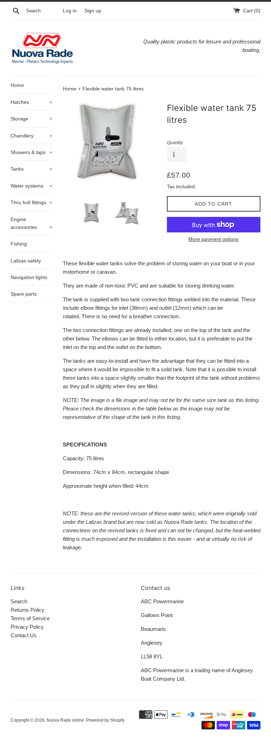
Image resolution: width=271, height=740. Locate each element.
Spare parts (24, 294)
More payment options (213, 239)
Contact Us (24, 635)
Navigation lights (29, 277)
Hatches (31, 102)
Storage (31, 119)
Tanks (31, 169)
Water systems (31, 186)
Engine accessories (31, 223)
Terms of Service (30, 618)
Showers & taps (31, 152)
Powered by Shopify (105, 720)
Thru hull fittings (31, 202)
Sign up (92, 10)
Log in (70, 10)
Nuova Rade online (65, 720)
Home (17, 85)
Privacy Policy (27, 627)
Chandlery (31, 135)
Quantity (175, 142)
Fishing (19, 244)
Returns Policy (27, 610)
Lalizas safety (26, 261)
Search (19, 601)
